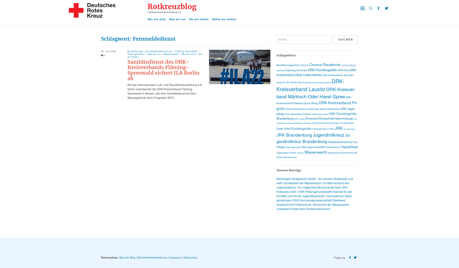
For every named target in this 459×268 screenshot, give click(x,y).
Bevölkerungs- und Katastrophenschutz (149, 51)
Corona (304, 65)
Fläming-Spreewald (186, 51)
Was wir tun (177, 19)
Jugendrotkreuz (328, 134)
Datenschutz (190, 257)
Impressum (175, 257)
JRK (339, 128)
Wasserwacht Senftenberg (340, 152)
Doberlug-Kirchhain (296, 70)
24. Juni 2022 (109, 51)
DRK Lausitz (299, 118)
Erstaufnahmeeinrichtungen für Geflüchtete (333, 122)
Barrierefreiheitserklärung (152, 257)
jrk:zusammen (349, 129)
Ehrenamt (312, 118)
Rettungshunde (293, 147)
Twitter (386, 8)
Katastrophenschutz (340, 142)
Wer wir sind (156, 19)
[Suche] (371, 8)
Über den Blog (127, 257)
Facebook (378, 8)
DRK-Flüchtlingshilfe (322, 69)
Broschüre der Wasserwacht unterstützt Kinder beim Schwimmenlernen (312, 206)
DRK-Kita (343, 70)
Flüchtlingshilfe (301, 128)
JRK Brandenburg (294, 135)
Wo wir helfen (199, 19)
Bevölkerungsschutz (287, 65)
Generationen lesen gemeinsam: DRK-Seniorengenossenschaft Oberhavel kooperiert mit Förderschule (314, 200)
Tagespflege (349, 146)
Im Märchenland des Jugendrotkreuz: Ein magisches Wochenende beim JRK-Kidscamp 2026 (312, 187)
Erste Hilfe (283, 128)
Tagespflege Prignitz (286, 152)
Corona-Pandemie (324, 64)
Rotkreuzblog (172, 6)
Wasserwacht (171, 53)
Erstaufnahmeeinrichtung (335, 118)
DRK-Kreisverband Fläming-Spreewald (314, 82)
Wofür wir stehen (224, 19)
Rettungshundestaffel (313, 147)
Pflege (280, 147)
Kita (356, 142)
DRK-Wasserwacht (320, 114)
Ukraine (300, 152)
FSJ (332, 129)
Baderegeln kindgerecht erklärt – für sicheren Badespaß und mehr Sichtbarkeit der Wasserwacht (314, 181)
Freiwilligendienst (320, 128)
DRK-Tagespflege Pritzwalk (298, 113)
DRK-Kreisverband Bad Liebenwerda (316, 72)
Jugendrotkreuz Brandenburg (313, 138)
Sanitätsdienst (333, 147)
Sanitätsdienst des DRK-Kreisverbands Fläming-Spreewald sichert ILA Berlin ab (163, 70)
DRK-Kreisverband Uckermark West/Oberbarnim (312, 109)
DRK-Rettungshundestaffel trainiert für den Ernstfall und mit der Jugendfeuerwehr (314, 194)
